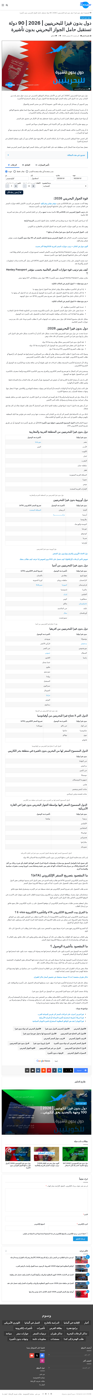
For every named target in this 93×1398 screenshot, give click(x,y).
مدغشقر (84, 643)
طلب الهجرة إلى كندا (74, 1339)
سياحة (9, 1333)
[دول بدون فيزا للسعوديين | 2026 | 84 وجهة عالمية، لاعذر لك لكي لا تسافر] (75, 1154)
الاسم (85, 1214)
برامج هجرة (72, 1328)
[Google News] (43, 1061)
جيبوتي (47, 653)
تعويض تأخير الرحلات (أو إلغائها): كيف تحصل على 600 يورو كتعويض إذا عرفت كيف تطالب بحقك (54, 559)
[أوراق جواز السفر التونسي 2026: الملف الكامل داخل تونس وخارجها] (81, 1294)
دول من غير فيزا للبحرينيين (49, 1048)
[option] (46, 1112)
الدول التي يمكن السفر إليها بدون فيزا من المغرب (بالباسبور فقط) (64, 1110)
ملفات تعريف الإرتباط (37, 1381)
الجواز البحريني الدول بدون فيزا (56, 1029)
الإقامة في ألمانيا (72, 1322)
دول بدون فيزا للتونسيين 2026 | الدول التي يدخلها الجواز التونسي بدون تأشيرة (18, 1165)
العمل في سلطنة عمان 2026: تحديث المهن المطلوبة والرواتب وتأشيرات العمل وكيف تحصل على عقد (40, 1283)
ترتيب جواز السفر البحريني (54, 1038)
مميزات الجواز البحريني (76, 1053)
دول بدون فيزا (78, 13)
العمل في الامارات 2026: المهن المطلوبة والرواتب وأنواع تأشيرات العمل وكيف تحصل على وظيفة (42, 1275)
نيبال (65, 613)
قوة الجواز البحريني (27, 1048)
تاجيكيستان (83, 604)
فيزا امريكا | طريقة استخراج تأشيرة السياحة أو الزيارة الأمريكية (61, 1018)
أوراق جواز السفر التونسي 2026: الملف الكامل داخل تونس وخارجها (51, 1292)
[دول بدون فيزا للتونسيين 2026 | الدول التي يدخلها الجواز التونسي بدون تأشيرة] (18, 1154)
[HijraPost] (85, 5)
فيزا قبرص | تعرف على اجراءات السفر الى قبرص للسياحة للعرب (61, 1014)
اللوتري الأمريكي (12, 1322)
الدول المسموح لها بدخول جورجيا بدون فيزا (39, 1033)
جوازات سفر (22, 1333)
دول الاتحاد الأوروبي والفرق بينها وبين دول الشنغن (70, 553)
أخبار (86, 1322)
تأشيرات (41, 1328)
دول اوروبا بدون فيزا (41, 1043)
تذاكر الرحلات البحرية (77, 1333)
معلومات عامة (39, 1339)
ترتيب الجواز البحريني (77, 1038)
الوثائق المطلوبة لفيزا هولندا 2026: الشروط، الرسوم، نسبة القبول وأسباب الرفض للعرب (45, 1266)
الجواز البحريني (79, 1029)
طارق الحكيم (86, 36)
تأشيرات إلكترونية (23, 1328)
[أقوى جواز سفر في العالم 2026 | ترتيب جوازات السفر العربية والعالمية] (46, 1154)
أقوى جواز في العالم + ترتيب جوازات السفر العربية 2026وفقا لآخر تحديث (61, 246)
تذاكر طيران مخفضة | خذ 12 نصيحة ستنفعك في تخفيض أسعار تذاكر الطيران (61, 977)
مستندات (55, 1339)
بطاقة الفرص (55, 1328)
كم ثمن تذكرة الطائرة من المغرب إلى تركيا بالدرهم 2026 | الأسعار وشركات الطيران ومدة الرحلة (42, 1257)
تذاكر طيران (56, 1333)
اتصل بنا (42, 1385)
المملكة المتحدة (35, 510)
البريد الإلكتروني (82, 1224)
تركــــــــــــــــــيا (59, 515)
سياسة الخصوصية (39, 1378)
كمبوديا (64, 585)
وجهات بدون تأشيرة (55, 1053)
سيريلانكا (39, 585)
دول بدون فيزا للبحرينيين (19, 1043)
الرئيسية (87, 13)
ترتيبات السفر (39, 1333)
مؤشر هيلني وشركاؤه (49, 203)
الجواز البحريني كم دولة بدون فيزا (27, 1029)
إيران (65, 594)
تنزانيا (48, 695)
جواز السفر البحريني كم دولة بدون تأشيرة (69, 1043)
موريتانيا (38, 442)
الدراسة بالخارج (51, 1322)
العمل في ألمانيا (32, 1322)
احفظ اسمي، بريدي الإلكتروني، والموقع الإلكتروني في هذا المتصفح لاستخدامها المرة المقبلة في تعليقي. (54, 1234)
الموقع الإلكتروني (39, 1224)
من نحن (42, 1374)
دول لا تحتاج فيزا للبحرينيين (75, 1048)
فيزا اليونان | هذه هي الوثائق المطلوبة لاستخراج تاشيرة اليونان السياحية (58, 1021)
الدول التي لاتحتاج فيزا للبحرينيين (73, 1033)
